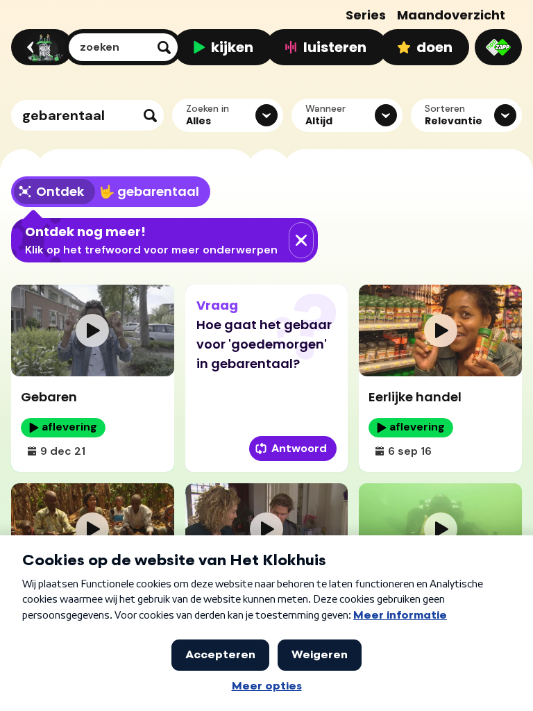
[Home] (40, 47)
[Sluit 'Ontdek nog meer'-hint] (301, 240)
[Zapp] (498, 47)
